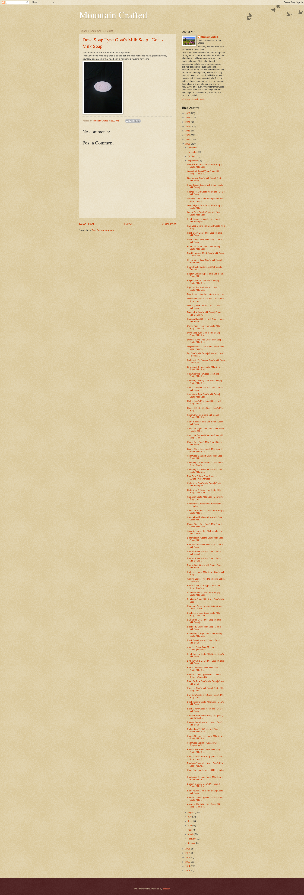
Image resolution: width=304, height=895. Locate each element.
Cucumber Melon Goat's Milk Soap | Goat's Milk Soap (203, 375)
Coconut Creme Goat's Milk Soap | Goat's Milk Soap (203, 416)
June (190, 821)
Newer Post (86, 224)
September (193, 161)
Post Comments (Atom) (103, 230)
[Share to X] (133, 121)
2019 (187, 144)
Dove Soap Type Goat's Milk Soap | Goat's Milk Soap (203, 334)
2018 (187, 849)
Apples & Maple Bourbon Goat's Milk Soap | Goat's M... (204, 805)
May (190, 825)
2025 (187, 117)
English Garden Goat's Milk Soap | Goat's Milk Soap (203, 281)
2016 (187, 857)
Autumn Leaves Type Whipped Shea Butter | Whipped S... (204, 675)
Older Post (169, 224)
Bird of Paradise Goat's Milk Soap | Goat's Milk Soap (203, 668)
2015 (187, 862)
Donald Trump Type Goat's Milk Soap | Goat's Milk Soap (204, 341)
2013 (187, 870)
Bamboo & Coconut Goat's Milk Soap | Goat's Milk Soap (204, 778)
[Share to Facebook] (136, 121)
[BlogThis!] (130, 121)
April (190, 830)
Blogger (166, 889)
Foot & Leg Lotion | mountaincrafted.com (206, 294)
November (193, 152)
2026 (187, 113)
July (190, 817)
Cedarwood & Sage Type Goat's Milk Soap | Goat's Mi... (204, 491)
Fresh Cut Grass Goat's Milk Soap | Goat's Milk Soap (203, 247)
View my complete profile (193, 99)
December (193, 147)
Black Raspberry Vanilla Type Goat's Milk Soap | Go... (204, 220)
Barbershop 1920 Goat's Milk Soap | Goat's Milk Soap (203, 730)
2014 (187, 866)
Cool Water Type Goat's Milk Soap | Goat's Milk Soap (203, 395)
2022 (187, 131)
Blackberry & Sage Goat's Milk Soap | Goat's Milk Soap (204, 634)
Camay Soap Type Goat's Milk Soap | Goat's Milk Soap (204, 525)
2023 (187, 126)
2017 (187, 853)
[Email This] (127, 121)
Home (128, 224)
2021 (187, 135)
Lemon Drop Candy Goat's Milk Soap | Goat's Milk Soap (204, 213)
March (191, 834)
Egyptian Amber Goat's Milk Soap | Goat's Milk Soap (203, 288)
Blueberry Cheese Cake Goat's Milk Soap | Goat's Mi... (203, 614)
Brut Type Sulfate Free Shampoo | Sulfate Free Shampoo (202, 477)
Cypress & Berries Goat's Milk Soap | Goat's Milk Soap (204, 368)
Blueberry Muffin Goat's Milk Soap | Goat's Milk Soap (203, 593)
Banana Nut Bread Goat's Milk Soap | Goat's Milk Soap (204, 750)
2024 (187, 122)
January (192, 843)
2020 (187, 139)
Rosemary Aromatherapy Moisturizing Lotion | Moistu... (204, 607)
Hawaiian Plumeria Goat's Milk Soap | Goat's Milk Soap (204, 165)
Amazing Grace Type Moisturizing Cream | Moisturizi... (202, 648)
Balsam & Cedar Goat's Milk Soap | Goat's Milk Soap (203, 785)
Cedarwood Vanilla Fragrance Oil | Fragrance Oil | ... (202, 744)
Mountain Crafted (113, 14)
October (192, 156)
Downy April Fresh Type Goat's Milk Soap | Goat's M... (203, 327)
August (191, 812)
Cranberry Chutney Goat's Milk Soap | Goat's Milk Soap (204, 381)
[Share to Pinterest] (139, 121)
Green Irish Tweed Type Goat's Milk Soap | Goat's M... (203, 172)
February (192, 839)
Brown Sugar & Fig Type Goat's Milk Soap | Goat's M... (203, 587)
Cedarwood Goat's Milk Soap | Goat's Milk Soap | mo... (204, 484)
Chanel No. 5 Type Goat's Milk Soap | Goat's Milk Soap (204, 450)
